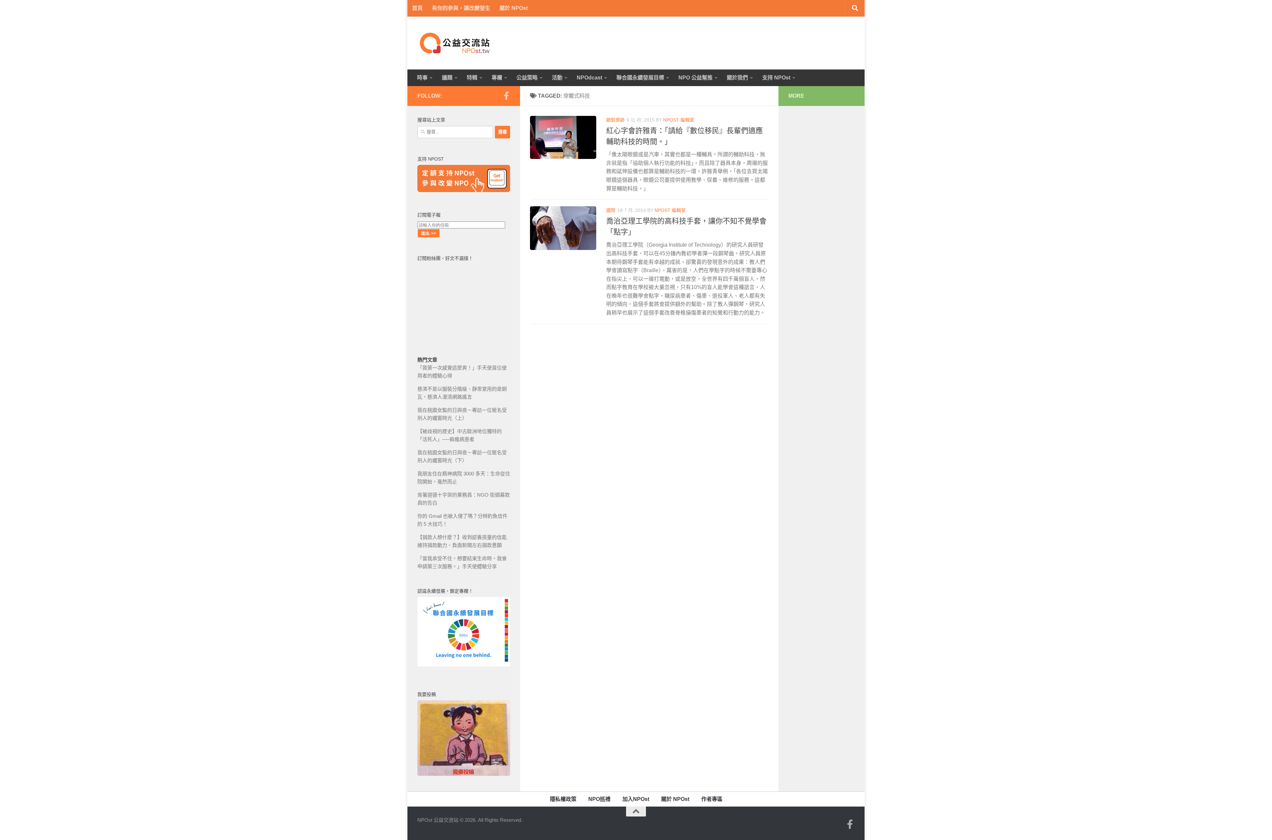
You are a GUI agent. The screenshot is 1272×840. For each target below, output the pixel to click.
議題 (447, 77)
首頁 (417, 8)
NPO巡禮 (599, 799)
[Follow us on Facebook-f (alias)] (506, 96)
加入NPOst (635, 799)
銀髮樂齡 (615, 120)
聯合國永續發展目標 (640, 77)
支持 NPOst (776, 77)
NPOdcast (589, 77)
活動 (557, 77)
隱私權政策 (563, 799)
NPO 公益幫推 (695, 77)
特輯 (472, 77)
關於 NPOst (514, 8)
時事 (422, 77)
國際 (610, 210)
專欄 (497, 77)
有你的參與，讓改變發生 (461, 8)
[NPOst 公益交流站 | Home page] (455, 43)
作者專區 (711, 799)
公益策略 (527, 77)
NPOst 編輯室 (678, 120)
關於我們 (737, 77)
